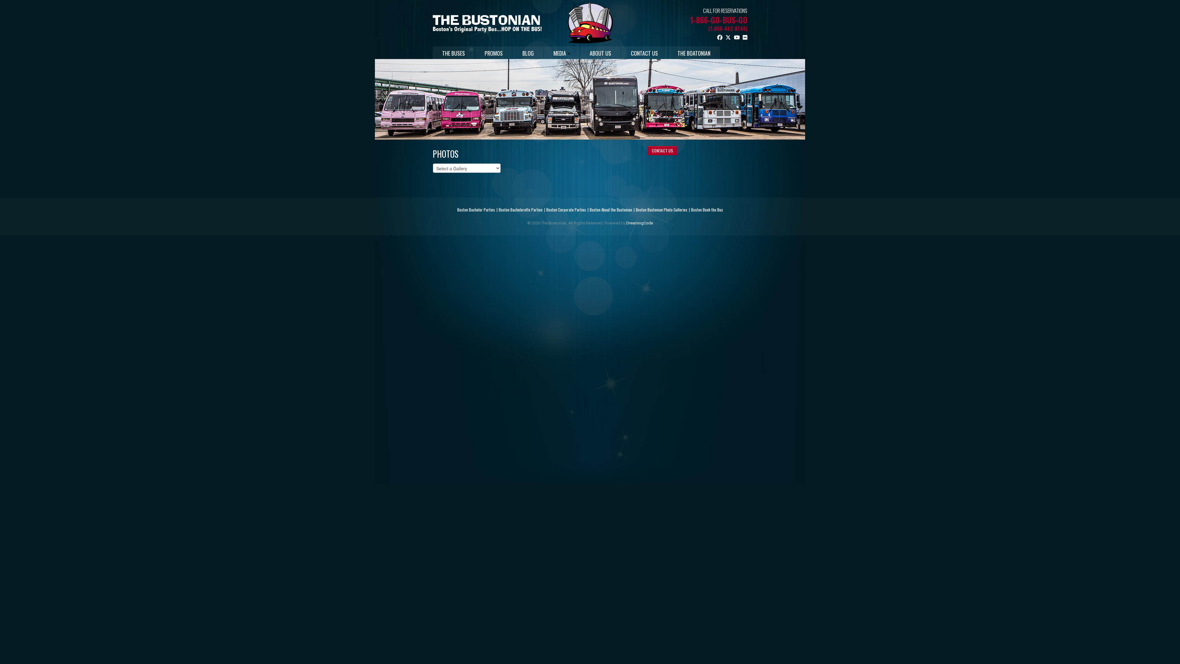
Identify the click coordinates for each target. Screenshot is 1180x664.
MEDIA (559, 53)
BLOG (528, 53)
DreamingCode (639, 223)
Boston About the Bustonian (611, 210)
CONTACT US (644, 53)
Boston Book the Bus (707, 210)
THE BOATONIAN (694, 53)
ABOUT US (600, 53)
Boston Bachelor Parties (476, 210)
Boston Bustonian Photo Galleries (661, 210)
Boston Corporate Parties (566, 210)
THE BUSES (453, 53)
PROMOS (494, 53)
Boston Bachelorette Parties (521, 210)
